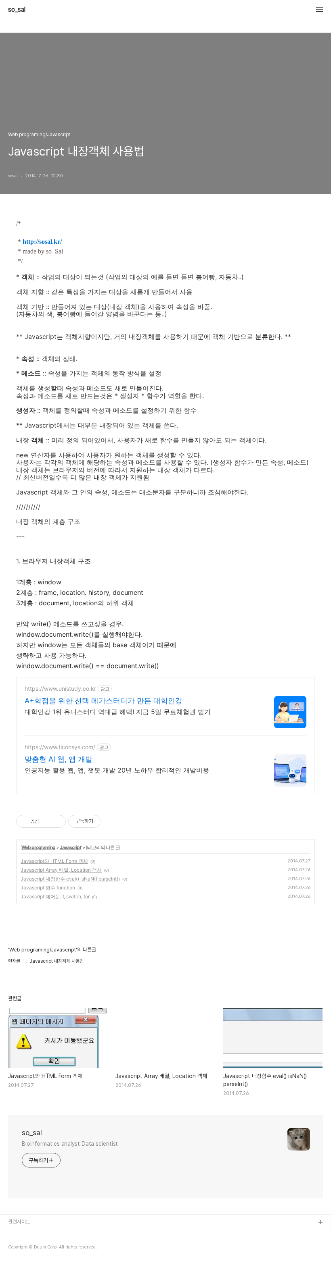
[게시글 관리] (57, 821)
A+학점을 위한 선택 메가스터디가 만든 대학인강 (103, 700)
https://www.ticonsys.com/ (60, 747)
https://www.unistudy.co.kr (60, 688)
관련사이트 (19, 1222)
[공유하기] (47, 821)
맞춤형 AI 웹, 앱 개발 (58, 759)
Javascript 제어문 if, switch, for (55, 896)
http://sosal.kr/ (42, 241)
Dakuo (16, 1249)
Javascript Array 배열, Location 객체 (61, 870)
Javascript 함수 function (48, 888)
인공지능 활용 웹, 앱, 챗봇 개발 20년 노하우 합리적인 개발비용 (117, 770)
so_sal (19, 9)
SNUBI (15, 1236)
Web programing (38, 847)
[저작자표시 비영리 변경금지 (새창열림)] (111, 821)
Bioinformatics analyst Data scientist (70, 1143)
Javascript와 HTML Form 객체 (54, 861)
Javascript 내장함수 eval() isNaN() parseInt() (70, 879)
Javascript (70, 847)
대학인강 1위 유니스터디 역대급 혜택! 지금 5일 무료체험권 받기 (118, 712)
